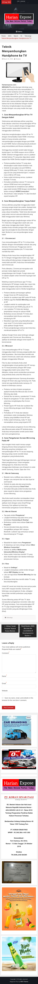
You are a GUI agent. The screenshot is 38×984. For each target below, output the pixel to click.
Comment (5, 653)
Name (4, 676)
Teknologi (9, 617)
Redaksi (18, 59)
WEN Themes (24, 981)
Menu (20, 32)
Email (4, 683)
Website (5, 691)
